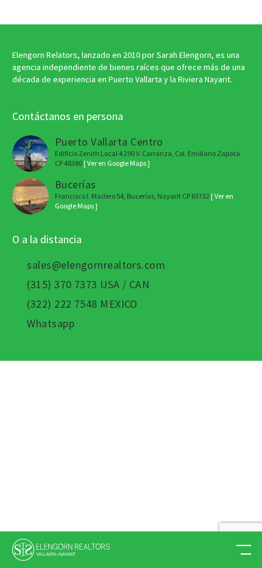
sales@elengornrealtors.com (96, 265)
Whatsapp (50, 323)
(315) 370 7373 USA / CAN (88, 284)
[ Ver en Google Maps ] (116, 163)
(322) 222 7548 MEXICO (82, 304)
